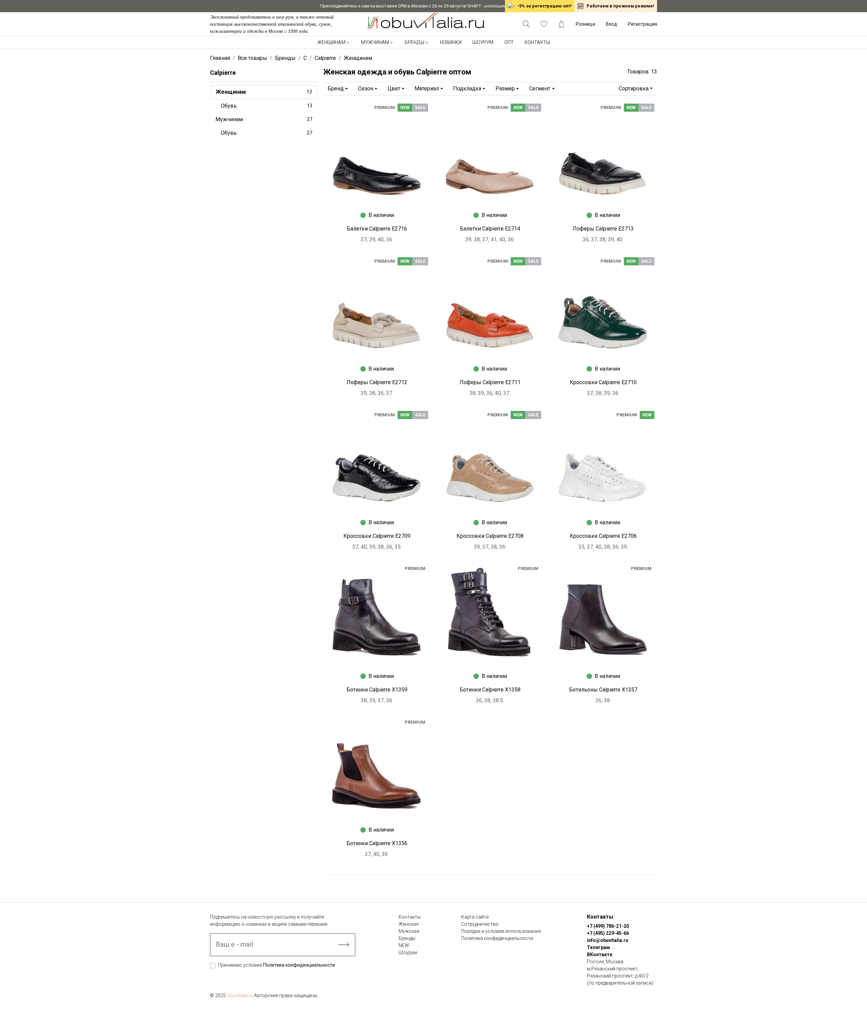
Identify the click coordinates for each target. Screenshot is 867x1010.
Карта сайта (475, 917)
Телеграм (598, 947)
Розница (585, 24)
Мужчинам (375, 42)
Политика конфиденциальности (299, 965)
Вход (611, 24)
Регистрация (642, 24)
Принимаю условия (276, 965)
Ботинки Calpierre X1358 (490, 689)
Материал (427, 88)
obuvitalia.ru (240, 995)
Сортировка (634, 88)
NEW (404, 945)
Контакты (537, 42)
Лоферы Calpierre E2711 (490, 382)
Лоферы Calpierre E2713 (603, 228)
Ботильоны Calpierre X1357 (603, 689)
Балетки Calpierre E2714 (490, 228)
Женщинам (331, 42)
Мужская (409, 931)
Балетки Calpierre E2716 (377, 228)
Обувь (266, 106)
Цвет (393, 88)
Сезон (365, 88)
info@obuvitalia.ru (607, 940)
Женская (409, 924)
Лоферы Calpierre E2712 (376, 382)
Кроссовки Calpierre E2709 (376, 536)
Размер (505, 88)
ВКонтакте (599, 954)
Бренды (414, 42)
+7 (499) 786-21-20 (608, 926)
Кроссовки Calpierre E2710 (603, 382)
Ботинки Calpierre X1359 (376, 689)
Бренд (335, 88)
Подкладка (467, 88)
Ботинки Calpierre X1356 (376, 843)
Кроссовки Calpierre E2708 (490, 536)
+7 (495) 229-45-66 (608, 933)
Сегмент (539, 88)
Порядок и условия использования (501, 931)
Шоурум (482, 42)
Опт (509, 42)
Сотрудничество (480, 924)
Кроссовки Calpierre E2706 (603, 536)
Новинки (451, 42)
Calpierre (223, 72)
